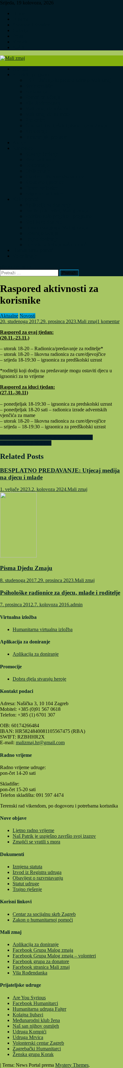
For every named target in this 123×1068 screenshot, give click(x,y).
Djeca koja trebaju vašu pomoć (56, 244)
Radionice (35, 120)
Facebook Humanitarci (35, 1003)
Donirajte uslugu (41, 233)
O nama (20, 19)
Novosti (20, 68)
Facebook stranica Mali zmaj (41, 967)
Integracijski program (46, 137)
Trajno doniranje (41, 239)
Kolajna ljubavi (28, 1014)
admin (76, 604)
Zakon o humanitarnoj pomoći (43, 919)
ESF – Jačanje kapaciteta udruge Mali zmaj (68, 80)
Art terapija (36, 131)
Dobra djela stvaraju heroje (39, 679)
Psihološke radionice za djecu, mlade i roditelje (60, 592)
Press (18, 36)
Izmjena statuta (27, 866)
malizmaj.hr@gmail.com (40, 742)
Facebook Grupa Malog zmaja (43, 950)
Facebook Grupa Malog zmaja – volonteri (54, 955)
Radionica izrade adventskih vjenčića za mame (46, 437)
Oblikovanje (37, 171)
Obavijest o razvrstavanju (38, 878)
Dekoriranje (37, 165)
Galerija (20, 30)
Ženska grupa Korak (33, 1054)
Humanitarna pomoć (33, 250)
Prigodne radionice (44, 193)
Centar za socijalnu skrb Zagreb (44, 914)
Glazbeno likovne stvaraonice (54, 176)
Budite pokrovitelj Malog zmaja (56, 210)
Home (19, 13)
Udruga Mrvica (28, 1037)
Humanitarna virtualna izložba (43, 629)
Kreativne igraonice (44, 182)
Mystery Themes (72, 1065)
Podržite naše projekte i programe (58, 216)
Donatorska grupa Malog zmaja (56, 227)
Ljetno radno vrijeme (33, 830)
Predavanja (36, 91)
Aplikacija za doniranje (48, 205)
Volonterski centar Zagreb (38, 1043)
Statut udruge (26, 883)
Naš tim (20, 47)
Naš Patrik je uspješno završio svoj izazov (54, 836)
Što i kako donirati (43, 222)
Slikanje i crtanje (41, 154)
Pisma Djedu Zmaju (26, 568)
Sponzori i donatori (32, 24)
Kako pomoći (26, 199)
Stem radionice (40, 159)
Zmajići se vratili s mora (36, 841)
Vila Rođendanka (42, 103)
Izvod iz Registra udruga (37, 872)
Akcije (19, 142)
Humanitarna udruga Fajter (39, 1009)
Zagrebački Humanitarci (37, 1048)
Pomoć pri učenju (42, 97)
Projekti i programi (31, 74)
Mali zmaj (87, 321)
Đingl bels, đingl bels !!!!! (25, 443)
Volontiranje (25, 256)
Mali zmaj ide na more (47, 114)
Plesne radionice (41, 188)
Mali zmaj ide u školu (46, 108)
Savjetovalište (39, 86)
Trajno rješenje (27, 889)
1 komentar (108, 321)
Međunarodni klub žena (36, 1020)
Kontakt (21, 41)
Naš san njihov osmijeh (36, 1026)
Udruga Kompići (29, 1031)
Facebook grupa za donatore (41, 961)
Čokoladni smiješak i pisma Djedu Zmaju (66, 125)
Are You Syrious (29, 997)
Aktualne (9, 315)
